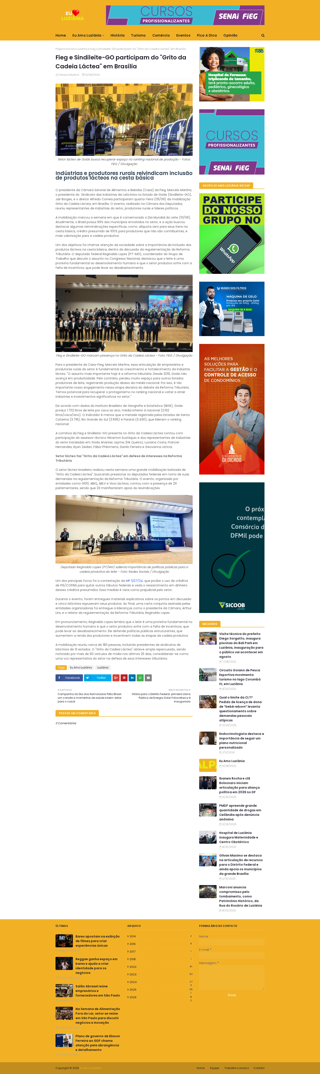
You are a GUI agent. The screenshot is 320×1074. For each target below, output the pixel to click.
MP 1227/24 (134, 581)
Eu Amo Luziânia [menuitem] (86, 35)
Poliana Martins (69, 75)
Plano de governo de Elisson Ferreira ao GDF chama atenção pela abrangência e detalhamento (98, 1043)
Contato (258, 1068)
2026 (161, 997)
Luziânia (82, 49)
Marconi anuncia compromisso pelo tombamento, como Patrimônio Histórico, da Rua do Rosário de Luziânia (240, 896)
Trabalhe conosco (236, 1068)
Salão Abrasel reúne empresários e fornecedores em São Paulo (98, 991)
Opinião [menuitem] (230, 35)
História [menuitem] (118, 35)
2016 (161, 944)
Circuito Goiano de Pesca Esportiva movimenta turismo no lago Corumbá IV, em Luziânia (240, 677)
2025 (161, 990)
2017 (160, 951)
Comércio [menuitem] (161, 35)
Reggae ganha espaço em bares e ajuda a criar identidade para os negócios (97, 966)
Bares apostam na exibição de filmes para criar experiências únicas (98, 941)
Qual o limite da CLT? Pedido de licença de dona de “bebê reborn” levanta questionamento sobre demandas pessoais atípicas (240, 708)
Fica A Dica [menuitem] (207, 35)
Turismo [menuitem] (138, 35)
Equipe (214, 1068)
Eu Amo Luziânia (81, 667)
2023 (161, 974)
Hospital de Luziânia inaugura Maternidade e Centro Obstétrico (238, 837)
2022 (161, 967)
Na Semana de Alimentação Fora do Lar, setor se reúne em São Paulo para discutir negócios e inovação (98, 1016)
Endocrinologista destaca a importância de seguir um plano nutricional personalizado (241, 741)
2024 (161, 982)
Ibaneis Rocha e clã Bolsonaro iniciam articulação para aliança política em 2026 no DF (239, 785)
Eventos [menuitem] (183, 35)
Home (201, 1068)
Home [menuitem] (61, 35)
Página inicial (65, 49)
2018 (160, 959)
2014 (161, 936)
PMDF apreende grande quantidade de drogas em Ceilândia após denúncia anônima (240, 812)
